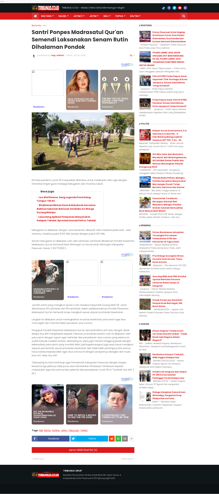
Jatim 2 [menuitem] (77, 16)
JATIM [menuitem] (93, 16)
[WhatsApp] (118, 439)
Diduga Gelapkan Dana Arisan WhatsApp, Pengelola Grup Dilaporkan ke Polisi (168, 395)
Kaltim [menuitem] (134, 16)
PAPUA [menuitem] (119, 16)
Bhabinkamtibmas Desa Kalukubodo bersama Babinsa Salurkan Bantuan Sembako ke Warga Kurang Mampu (66, 209)
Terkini (84, 430)
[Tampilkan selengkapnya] (131, 439)
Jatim (64, 430)
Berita (47, 430)
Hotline (56, 430)
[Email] (125, 439)
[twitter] (174, 8)
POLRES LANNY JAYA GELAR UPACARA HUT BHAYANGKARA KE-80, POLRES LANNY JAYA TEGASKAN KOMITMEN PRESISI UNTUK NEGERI (161, 58)
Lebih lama (127, 459)
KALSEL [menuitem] (62, 16)
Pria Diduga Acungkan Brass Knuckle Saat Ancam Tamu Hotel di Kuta (168, 258)
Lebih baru (38, 459)
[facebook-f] (169, 8)
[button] (183, 16)
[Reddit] (112, 439)
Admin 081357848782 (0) (83, 450)
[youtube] (180, 8)
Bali (44, 25)
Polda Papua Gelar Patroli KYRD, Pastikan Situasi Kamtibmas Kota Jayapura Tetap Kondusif (169, 102)
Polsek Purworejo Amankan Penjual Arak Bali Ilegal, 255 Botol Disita (167, 303)
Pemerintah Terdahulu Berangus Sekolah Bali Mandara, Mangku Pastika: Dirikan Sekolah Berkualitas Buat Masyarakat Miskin (161, 204)
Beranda (36, 25)
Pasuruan (74, 430)
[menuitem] (35, 16)
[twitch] (185, 8)
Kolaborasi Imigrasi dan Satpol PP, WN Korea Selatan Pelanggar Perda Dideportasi (169, 374)
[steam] (163, 8)
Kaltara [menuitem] (46, 16)
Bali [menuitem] (106, 16)
